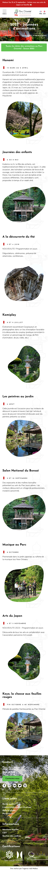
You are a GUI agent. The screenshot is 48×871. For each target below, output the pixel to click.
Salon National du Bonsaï (20, 470)
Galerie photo (9, 811)
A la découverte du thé (18, 236)
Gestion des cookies (11, 836)
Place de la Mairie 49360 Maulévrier (11, 768)
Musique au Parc (14, 544)
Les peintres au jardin (17, 396)
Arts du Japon (12, 615)
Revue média (8, 804)
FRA (40, 14)
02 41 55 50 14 (8, 772)
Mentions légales (10, 830)
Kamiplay (9, 314)
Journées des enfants (17, 152)
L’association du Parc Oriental (16, 807)
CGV (4, 833)
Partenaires (8, 814)
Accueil (9, 35)
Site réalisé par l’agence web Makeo (24, 869)
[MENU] (5, 11)
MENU (4, 14)
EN (44, 14)
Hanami (8, 60)
